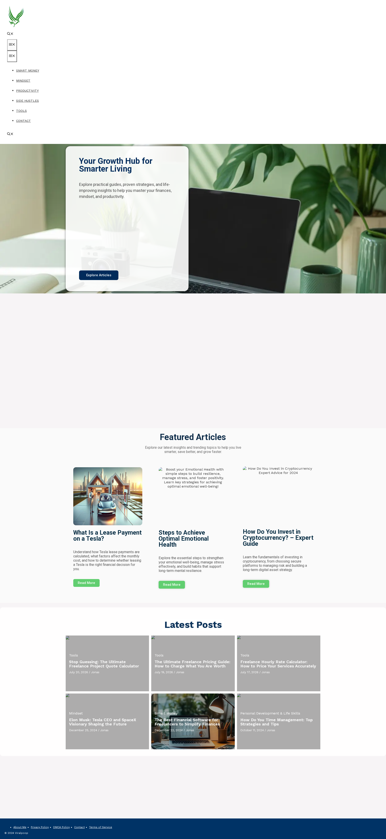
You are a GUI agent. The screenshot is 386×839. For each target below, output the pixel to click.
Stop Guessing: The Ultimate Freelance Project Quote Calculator (104, 664)
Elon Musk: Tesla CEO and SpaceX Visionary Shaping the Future (102, 722)
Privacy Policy (40, 827)
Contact (23, 121)
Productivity (27, 90)
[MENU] (12, 45)
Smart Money (27, 70)
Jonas (95, 672)
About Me (19, 827)
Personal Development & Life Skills (270, 713)
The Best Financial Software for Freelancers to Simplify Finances (187, 722)
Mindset (23, 80)
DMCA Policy (61, 827)
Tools (21, 110)
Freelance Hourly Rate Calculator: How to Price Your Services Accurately (278, 664)
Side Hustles (27, 100)
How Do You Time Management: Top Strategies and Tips (276, 722)
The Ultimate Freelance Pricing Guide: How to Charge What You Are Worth (192, 664)
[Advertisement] (127, 235)
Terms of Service (100, 827)
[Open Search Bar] (10, 34)
